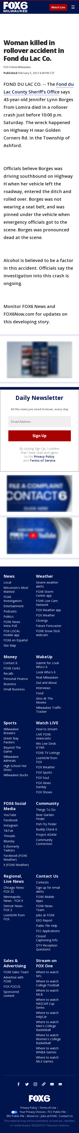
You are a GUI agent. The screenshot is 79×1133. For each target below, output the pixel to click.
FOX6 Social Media (15, 806)
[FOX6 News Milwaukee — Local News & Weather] (16, 7)
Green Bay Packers (11, 740)
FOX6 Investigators (13, 599)
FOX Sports (44, 772)
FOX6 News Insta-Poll (12, 624)
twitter (27, 1084)
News (9, 576)
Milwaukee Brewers (11, 731)
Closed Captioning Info (47, 938)
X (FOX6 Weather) (16, 865)
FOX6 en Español (16, 640)
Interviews (43, 688)
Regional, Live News (14, 878)
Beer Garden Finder (45, 817)
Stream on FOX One (46, 963)
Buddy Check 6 (46, 829)
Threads (9, 836)
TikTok (8, 831)
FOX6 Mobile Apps (45, 899)
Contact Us (47, 876)
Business (10, 684)
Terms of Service (42, 460)
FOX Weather (45, 615)
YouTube (10, 815)
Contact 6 (10, 663)
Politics (9, 616)
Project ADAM (46, 834)
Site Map (10, 645)
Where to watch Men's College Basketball (47, 1026)
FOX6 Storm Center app (44, 593)
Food (39, 693)
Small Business (14, 689)
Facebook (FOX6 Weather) (15, 857)
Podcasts (10, 611)
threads (43, 1084)
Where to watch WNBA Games (47, 1050)
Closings (42, 620)
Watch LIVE (47, 722)
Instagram (11, 825)
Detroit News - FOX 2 (14, 908)
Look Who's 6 (46, 672)
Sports (10, 722)
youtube (52, 1084)
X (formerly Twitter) (11, 848)
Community (47, 803)
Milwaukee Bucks (16, 775)
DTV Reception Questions (46, 947)
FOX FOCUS (12, 986)
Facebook (11, 820)
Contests (42, 882)
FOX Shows (44, 792)
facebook (18, 1084)
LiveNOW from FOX (46, 760)
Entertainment (14, 606)
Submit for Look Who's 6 (47, 665)
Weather (44, 576)
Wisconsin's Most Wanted (16, 590)
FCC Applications (48, 931)
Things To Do (46, 810)
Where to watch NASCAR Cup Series (47, 1004)
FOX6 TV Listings (48, 753)
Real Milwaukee (47, 677)
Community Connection (44, 842)
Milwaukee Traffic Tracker (48, 709)
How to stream (46, 729)
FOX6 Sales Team (16, 972)
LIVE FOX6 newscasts (43, 736)
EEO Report (44, 920)
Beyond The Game (12, 749)
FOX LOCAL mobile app (12, 633)
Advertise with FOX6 (13, 979)
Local (7, 582)
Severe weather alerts (47, 584)
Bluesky (9, 841)
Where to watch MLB (47, 992)
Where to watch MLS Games (47, 1059)
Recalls (8, 673)
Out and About (46, 683)
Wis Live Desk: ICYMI (46, 745)
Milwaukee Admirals (11, 759)
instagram (35, 1084)
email (60, 1084)
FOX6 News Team (44, 908)
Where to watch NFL (47, 974)
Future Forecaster (48, 626)
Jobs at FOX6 (45, 915)
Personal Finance (16, 679)
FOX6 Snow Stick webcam (48, 633)
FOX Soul (42, 778)
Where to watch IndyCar (47, 1015)
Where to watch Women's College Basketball (48, 1039)
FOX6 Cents (12, 668)
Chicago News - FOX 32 (15, 889)
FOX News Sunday (43, 785)
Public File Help (46, 926)
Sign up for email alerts (48, 889)
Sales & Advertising (15, 963)
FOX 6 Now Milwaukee (17, 67)
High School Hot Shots (15, 768)
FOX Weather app (48, 610)
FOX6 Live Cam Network (47, 603)
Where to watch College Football (47, 983)
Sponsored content (11, 994)
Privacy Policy (44, 456)
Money (10, 656)
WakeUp (44, 656)
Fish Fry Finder (46, 824)
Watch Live (58, 7)
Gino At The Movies (44, 700)
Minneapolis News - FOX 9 (13, 899)
